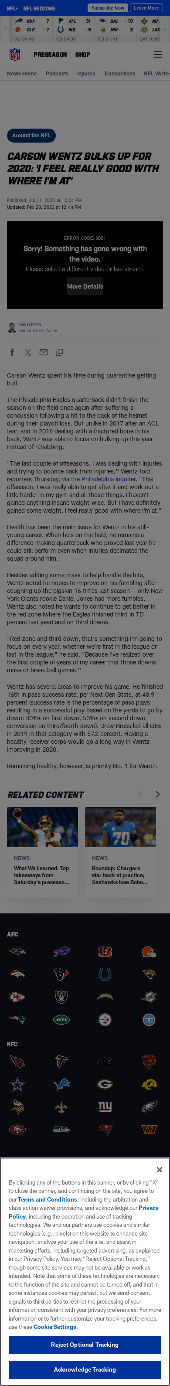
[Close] (159, 1169)
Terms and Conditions (47, 1199)
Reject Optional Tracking (85, 1344)
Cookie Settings (55, 1326)
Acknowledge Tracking (85, 1369)
